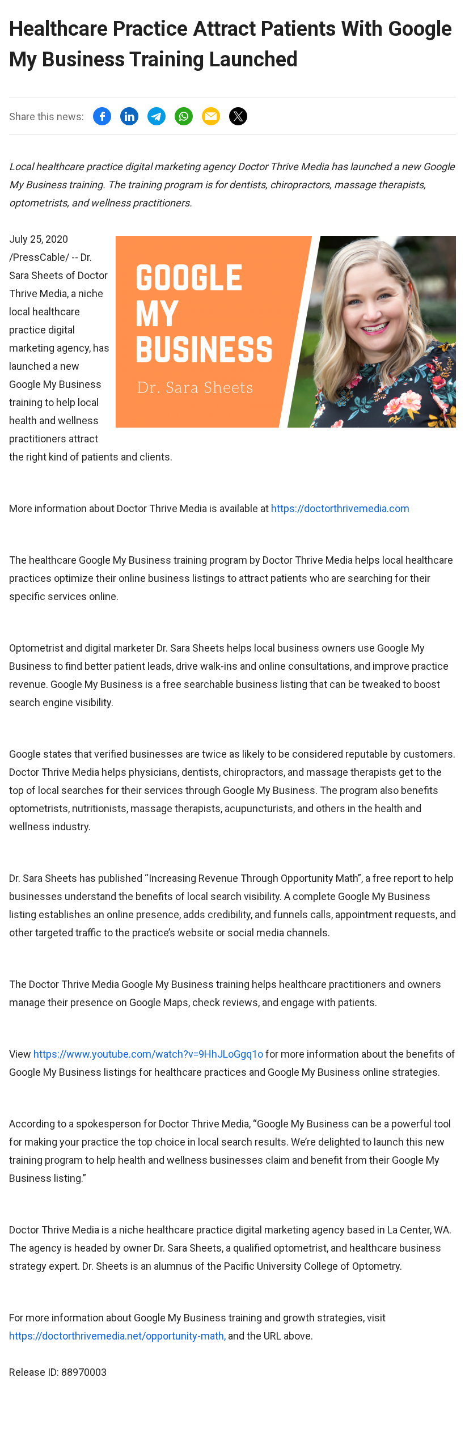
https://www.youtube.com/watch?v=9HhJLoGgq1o (148, 1054)
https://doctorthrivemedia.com (340, 508)
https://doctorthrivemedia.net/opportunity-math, (117, 1336)
